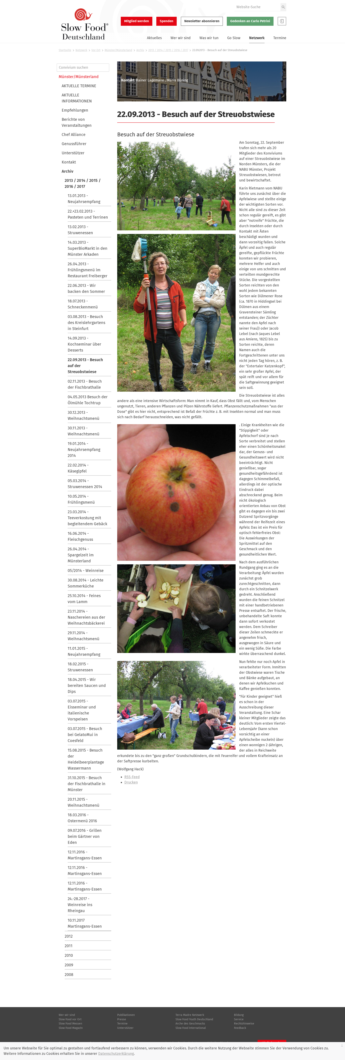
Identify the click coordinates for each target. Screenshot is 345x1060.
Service (239, 1019)
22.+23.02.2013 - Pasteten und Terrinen (88, 214)
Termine (279, 38)
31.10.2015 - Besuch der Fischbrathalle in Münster (86, 783)
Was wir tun (208, 38)
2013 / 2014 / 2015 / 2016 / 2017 (168, 50)
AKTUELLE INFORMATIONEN (77, 98)
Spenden (166, 21)
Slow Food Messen (70, 1023)
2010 (69, 955)
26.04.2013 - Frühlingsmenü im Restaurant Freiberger (87, 270)
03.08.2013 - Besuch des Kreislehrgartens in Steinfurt (86, 322)
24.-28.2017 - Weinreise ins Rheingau (80, 904)
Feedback (240, 1028)
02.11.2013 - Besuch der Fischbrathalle (85, 384)
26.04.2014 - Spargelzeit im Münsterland (81, 555)
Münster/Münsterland (118, 50)
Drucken (131, 782)
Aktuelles (154, 38)
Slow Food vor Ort (70, 1019)
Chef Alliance (73, 134)
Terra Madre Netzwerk (189, 1015)
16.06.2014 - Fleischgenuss (80, 536)
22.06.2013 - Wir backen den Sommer (86, 288)
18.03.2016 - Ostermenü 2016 (82, 817)
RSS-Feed (132, 777)
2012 (69, 936)
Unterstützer (73, 153)
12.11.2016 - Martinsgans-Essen (85, 855)
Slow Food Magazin (71, 1028)
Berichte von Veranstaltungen (77, 122)
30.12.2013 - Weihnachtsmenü (83, 415)
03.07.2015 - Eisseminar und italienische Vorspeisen (82, 710)
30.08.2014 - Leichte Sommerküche (85, 583)
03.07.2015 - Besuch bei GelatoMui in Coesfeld (85, 734)
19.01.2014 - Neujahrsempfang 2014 (84, 449)
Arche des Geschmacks (190, 1023)
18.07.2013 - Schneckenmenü (83, 304)
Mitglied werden (136, 21)
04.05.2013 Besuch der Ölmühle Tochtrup (88, 399)
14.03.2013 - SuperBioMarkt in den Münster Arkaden (87, 248)
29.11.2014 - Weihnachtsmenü (83, 635)
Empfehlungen (75, 110)
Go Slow (233, 38)
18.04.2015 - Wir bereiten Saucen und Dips (87, 685)
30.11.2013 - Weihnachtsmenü (83, 431)
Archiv (140, 50)
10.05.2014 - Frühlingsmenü (81, 499)
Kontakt (69, 162)
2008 (69, 974)
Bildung (239, 1015)
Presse (121, 1019)
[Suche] (283, 7)
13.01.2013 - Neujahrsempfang (84, 198)
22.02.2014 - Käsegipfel (78, 468)
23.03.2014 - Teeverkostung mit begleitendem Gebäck (87, 517)
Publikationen (126, 1015)
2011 (68, 945)
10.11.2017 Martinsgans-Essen (85, 923)
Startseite (65, 50)
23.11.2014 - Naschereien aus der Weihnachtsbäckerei (86, 617)
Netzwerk (257, 38)
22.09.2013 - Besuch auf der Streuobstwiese (85, 365)
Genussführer (74, 143)
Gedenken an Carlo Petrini (250, 21)
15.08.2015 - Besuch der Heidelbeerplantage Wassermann (86, 759)
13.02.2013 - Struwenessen (80, 229)
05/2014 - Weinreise (86, 570)
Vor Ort (95, 50)
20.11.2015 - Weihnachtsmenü (83, 802)
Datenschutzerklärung (116, 1053)
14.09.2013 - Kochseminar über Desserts (84, 344)
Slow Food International (190, 1028)
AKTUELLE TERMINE (79, 85)
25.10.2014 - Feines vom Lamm (84, 598)
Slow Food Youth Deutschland (194, 1019)
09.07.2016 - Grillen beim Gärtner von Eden (85, 836)
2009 (69, 965)
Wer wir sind (181, 38)
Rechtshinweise (244, 1023)
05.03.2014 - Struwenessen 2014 (85, 483)
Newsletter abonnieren (201, 21)
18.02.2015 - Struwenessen (80, 667)
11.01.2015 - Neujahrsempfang (84, 651)
